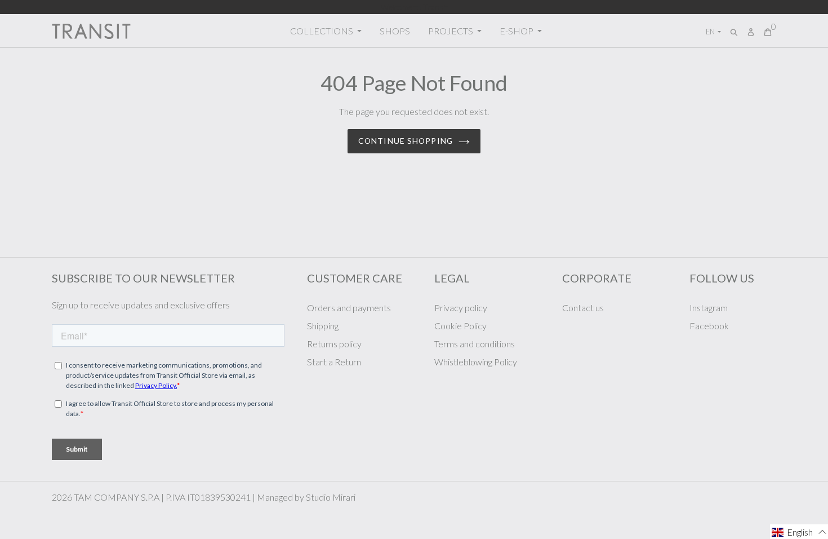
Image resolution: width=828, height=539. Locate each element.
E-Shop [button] (517, 30)
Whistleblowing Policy (475, 361)
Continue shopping (405, 140)
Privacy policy (460, 307)
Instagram (708, 307)
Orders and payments (349, 307)
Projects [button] (451, 30)
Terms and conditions (474, 343)
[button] (799, 531)
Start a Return (334, 361)
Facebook (709, 325)
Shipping (323, 325)
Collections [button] (322, 30)
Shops (395, 30)
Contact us (583, 307)
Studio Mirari (330, 497)
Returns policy (334, 343)
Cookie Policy (460, 325)
